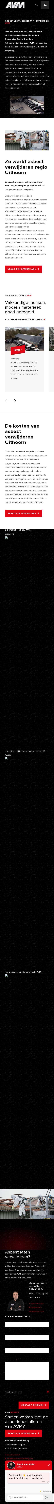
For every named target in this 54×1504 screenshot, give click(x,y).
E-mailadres (12, 1333)
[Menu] (45, 5)
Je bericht (11, 1360)
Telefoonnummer (14, 1346)
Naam (9, 1320)
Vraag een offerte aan (22, 269)
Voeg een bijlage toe (16, 1386)
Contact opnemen (32, 1405)
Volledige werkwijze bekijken (23, 320)
